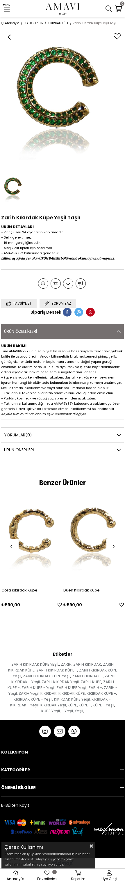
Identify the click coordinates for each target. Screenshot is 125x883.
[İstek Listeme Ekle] (43, 283)
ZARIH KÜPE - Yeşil (38, 687)
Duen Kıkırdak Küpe (81, 590)
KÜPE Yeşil (50, 711)
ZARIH (66, 664)
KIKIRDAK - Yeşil (24, 705)
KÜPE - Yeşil (103, 705)
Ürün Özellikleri (20, 331)
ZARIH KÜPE (91, 682)
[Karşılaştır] (56, 283)
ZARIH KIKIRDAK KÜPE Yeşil (46, 676)
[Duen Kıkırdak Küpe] (93, 537)
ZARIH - (95, 687)
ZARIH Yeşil (29, 693)
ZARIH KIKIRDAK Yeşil (60, 682)
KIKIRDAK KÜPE (71, 693)
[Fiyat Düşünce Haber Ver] (68, 283)
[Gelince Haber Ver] (81, 283)
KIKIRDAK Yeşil (53, 705)
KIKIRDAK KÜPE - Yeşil (33, 699)
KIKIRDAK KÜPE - (101, 693)
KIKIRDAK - (101, 699)
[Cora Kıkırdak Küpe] (31, 537)
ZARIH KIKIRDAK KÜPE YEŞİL (35, 664)
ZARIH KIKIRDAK (87, 664)
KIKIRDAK (48, 693)
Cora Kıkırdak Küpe (19, 590)
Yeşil (79, 711)
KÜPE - (85, 705)
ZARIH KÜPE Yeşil (71, 687)
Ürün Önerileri (19, 450)
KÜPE (72, 705)
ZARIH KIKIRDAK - (87, 676)
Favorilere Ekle (60, 605)
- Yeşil (67, 711)
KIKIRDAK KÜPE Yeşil (72, 699)
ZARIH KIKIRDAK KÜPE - (56, 670)
